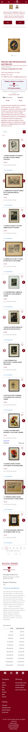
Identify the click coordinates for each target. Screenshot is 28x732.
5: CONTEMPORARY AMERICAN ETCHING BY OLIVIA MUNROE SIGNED (13, 294)
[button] (12, 55)
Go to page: (10, 551)
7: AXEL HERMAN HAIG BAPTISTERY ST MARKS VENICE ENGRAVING (13, 362)
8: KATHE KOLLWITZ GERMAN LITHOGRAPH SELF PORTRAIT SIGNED (12, 397)
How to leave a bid (20, 690)
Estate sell (5, 712)
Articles (4, 692)
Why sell (4, 705)
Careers (4, 685)
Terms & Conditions (11, 588)
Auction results (19, 687)
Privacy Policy (13, 729)
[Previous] (4, 145)
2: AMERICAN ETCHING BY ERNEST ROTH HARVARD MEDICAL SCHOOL (14, 192)
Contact (4, 697)
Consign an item (6, 708)
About (4, 683)
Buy (8, 22)
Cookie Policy (13, 723)
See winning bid (8, 170)
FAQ (3, 687)
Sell (20, 22)
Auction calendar (20, 685)
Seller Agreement (13, 727)
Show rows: (17, 551)
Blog (3, 690)
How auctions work (20, 683)
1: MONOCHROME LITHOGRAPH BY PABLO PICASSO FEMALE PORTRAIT (13, 157)
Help (3, 694)
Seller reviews (6, 710)
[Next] (23, 145)
